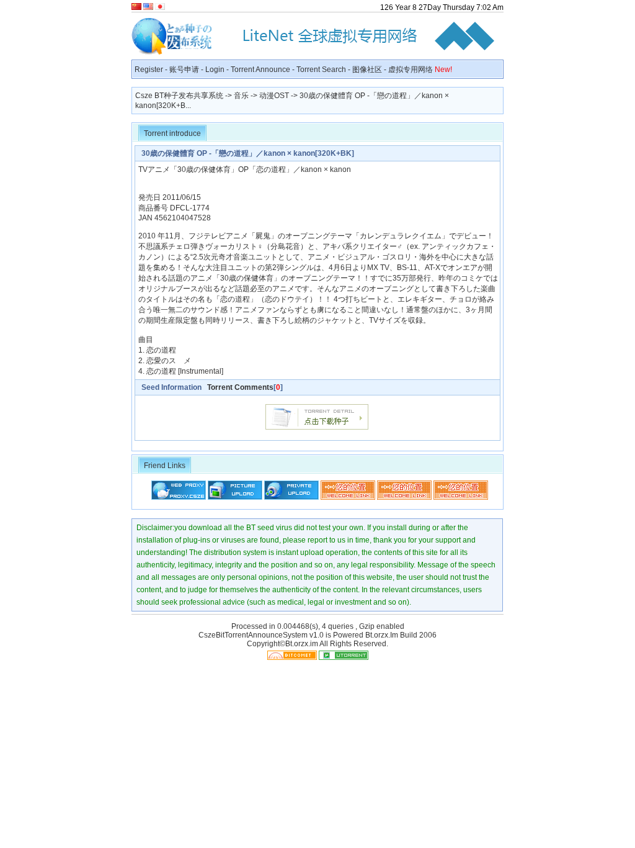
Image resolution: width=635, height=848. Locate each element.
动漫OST (274, 95)
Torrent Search (321, 69)
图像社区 (367, 69)
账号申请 (184, 69)
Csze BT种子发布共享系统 (179, 95)
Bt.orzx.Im (381, 635)
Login (214, 69)
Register (149, 69)
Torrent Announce (260, 69)
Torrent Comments (240, 387)
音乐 (241, 95)
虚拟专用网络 (420, 69)
